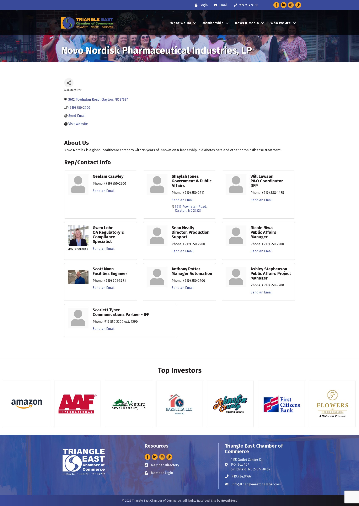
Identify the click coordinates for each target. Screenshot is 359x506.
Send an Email (103, 191)
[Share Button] (69, 82)
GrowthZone (229, 500)
